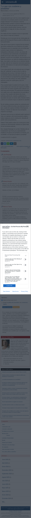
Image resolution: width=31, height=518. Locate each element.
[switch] (25, 259)
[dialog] (15, 259)
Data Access (15, 291)
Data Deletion (6, 291)
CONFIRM (9, 285)
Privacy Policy (24, 291)
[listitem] (15, 255)
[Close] (27, 226)
